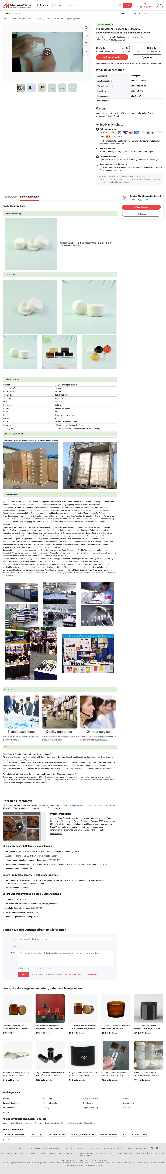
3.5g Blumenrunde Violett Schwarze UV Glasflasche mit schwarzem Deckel (50, 1075)
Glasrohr (126, 1098)
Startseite (6, 18)
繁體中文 (34, 1153)
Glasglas (6, 1098)
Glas (124, 1134)
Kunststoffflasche (50, 1103)
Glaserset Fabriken (57, 1134)
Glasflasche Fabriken (108, 1134)
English (14, 1153)
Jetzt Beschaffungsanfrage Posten (81, 974)
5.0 (132, 200)
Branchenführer (141, 1148)
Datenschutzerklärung (51, 1148)
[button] (120, 5)
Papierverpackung (90, 1107)
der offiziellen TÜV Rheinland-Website (89, 805)
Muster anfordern (154, 63)
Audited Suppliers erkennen (113, 1148)
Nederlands (129, 1153)
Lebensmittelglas (37, 1134)
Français (52, 1153)
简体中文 (24, 1153)
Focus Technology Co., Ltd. (81, 1160)
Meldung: (13, 953)
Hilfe (136, 13)
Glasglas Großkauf (139, 1134)
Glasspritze (127, 1103)
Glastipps (127, 1107)
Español (61, 1153)
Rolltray (46, 1107)
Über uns (11, 1148)
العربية (119, 1153)
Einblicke (130, 1148)
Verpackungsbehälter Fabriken (82, 1134)
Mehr (5, 1139)
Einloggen (159, 7)
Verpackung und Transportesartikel (48, 18)
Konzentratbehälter (91, 1098)
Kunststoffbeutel (9, 1103)
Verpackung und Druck (22, 18)
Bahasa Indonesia (86, 1155)
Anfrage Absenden (112, 57)
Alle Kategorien (12, 13)
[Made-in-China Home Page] (17, 5)
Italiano (90, 1153)
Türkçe (155, 1153)
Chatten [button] (149, 57)
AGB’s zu (99, 1165)
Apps (146, 13)
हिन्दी (138, 1153)
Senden (23, 974)
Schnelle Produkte (94, 1148)
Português (80, 1153)
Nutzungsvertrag (34, 1148)
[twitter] (157, 1148)
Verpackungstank (72, 18)
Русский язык (101, 1153)
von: (15, 939)
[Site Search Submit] (127, 5)
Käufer (124, 13)
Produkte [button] (44, 5)
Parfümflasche (9, 1107)
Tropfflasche (88, 1103)
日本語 (42, 1153)
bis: (15, 946)
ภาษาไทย (146, 1153)
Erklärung (21, 1148)
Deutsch (70, 1153)
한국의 (111, 1153)
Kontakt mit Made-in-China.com (73, 1148)
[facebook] (152, 1148)
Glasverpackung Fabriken (15, 1134)
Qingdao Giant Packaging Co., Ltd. (116, 37)
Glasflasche (47, 1098)
